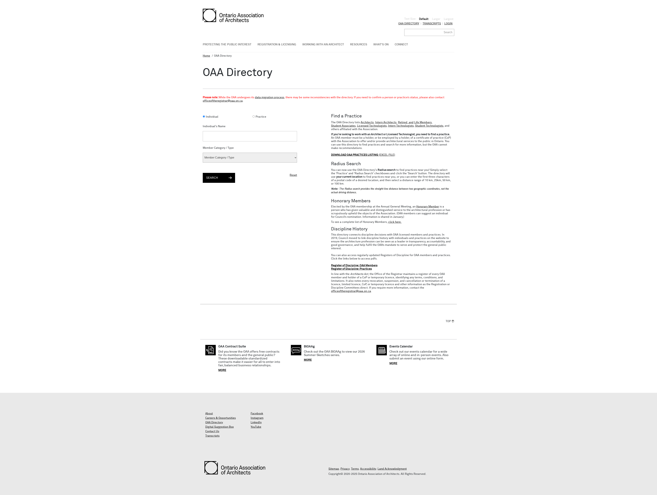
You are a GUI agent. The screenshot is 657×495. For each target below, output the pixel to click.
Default (423, 19)
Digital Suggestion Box (219, 427)
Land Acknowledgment (392, 468)
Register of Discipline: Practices (351, 269)
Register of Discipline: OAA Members (354, 265)
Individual (212, 116)
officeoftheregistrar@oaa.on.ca (223, 100)
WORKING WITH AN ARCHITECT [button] (323, 44)
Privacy (345, 468)
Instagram (257, 418)
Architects (367, 122)
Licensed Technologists (372, 125)
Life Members (423, 122)
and (411, 122)
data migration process (269, 97)
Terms (355, 468)
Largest (448, 19)
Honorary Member (427, 206)
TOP (448, 321)
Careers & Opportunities (220, 418)
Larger (436, 19)
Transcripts (432, 23)
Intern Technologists (401, 125)
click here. (395, 222)
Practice (261, 116)
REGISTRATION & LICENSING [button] (276, 44)
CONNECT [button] (401, 44)
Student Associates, (343, 125)
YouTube (256, 427)
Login (448, 23)
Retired (402, 122)
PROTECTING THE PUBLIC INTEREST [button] (227, 44)
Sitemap (333, 468)
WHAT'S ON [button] (381, 44)
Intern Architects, (386, 122)
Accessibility (368, 468)
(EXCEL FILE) (363, 155)
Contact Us (212, 431)
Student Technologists (429, 125)
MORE (222, 370)
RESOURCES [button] (358, 44)
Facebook (257, 413)
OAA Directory (408, 23)
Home (206, 55)
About (209, 413)
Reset (293, 175)
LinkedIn (256, 422)
